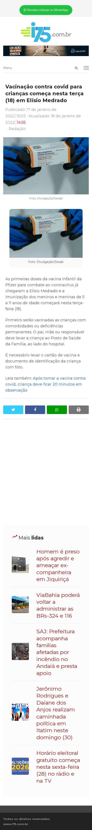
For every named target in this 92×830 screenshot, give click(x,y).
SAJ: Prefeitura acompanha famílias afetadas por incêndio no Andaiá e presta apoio (56, 652)
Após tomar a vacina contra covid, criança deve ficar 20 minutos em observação (45, 384)
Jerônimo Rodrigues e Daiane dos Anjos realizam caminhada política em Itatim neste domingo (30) (55, 713)
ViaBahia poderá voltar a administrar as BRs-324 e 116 (58, 605)
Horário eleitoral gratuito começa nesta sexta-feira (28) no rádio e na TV (58, 767)
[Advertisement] (46, 472)
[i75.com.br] (46, 32)
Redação (17, 129)
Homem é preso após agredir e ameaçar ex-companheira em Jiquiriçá (58, 565)
